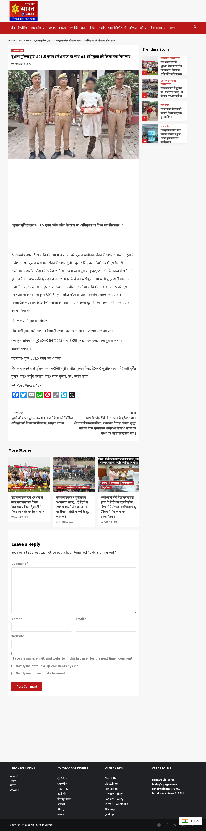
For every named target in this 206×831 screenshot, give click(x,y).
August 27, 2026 (111, 521)
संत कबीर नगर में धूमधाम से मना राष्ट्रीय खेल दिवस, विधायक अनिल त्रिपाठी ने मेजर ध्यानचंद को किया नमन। (29, 504)
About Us (110, 778)
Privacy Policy (114, 794)
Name (16, 619)
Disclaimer (111, 783)
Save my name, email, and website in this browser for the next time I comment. (72, 659)
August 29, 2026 (21, 517)
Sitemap (110, 809)
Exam (13, 781)
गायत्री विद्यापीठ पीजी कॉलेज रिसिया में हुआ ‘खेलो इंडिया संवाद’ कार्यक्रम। (171, 136)
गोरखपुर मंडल (64, 799)
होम (13, 28)
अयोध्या (61, 804)
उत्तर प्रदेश (35, 28)
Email (81, 619)
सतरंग (102, 28)
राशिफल (133, 28)
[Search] (195, 27)
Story (62, 28)
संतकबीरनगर (18, 50)
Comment (19, 564)
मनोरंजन (92, 28)
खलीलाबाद (17, 487)
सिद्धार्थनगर (106, 487)
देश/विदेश (22, 28)
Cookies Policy (114, 799)
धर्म (141, 28)
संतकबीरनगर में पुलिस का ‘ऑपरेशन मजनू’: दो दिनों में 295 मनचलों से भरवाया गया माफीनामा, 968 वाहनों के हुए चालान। (72, 507)
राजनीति (73, 28)
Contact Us (111, 789)
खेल (83, 28)
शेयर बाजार (156, 28)
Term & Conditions (116, 804)
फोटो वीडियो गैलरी (117, 28)
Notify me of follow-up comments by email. (48, 666)
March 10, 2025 (23, 64)
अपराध (52, 28)
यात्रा (172, 28)
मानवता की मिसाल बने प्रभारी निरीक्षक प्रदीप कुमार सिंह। (171, 113)
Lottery (14, 789)
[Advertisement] (73, 191)
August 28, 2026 (66, 521)
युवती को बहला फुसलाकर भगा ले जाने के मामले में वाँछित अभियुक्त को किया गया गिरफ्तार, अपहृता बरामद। (42, 418)
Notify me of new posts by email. (41, 673)
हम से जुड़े (110, 814)
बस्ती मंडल (62, 794)
